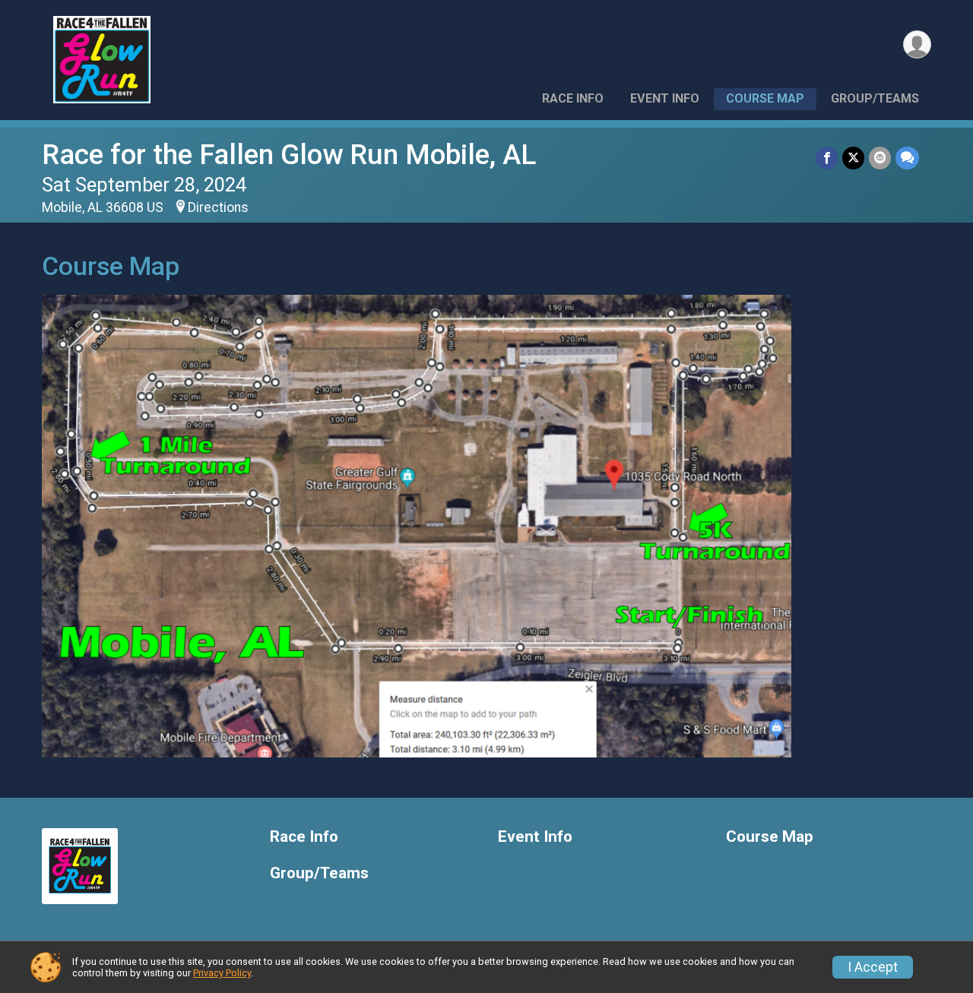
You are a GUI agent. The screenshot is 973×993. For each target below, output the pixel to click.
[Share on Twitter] (853, 158)
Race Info (573, 98)
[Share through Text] (907, 158)
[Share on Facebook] (827, 158)
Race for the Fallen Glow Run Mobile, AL (289, 154)
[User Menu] (917, 44)
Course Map (765, 98)
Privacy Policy (222, 973)
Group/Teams (875, 98)
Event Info (664, 98)
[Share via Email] (880, 158)
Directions (218, 207)
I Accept (873, 967)
